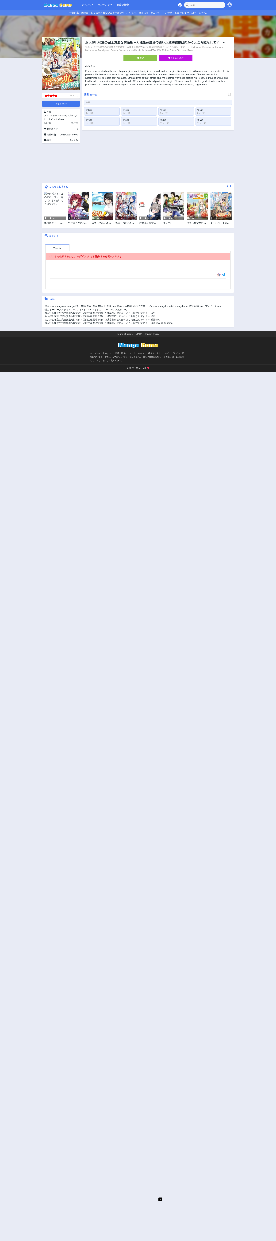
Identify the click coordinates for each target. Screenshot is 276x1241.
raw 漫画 (117, 306)
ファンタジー (50, 115)
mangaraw (60, 306)
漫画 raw (49, 306)
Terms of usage (125, 334)
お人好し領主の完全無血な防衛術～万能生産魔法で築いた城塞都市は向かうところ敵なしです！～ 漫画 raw (102, 323)
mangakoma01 (166, 306)
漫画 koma (166, 323)
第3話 (126, 119)
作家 (141, 58)
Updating (62, 115)
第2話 (163, 119)
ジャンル (86, 4)
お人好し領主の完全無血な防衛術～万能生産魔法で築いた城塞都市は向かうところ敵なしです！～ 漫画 (100, 316)
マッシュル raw (100, 309)
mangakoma (181, 306)
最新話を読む (177, 58)
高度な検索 (123, 4)
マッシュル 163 (118, 309)
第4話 (89, 119)
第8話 (89, 110)
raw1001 (127, 306)
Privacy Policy (152, 334)
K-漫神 (107, 306)
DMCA (139, 334)
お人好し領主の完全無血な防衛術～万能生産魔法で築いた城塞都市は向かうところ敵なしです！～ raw (99, 312)
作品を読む (61, 103)
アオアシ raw (84, 309)
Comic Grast (57, 119)
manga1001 (73, 306)
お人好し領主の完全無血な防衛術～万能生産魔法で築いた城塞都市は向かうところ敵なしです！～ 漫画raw (102, 319)
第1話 (200, 119)
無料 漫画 (86, 306)
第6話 (163, 110)
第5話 (200, 110)
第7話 (126, 110)
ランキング (104, 4)
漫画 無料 (97, 306)
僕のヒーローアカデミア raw (60, 309)
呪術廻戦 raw (196, 306)
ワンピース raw (213, 306)
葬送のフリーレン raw (145, 306)
